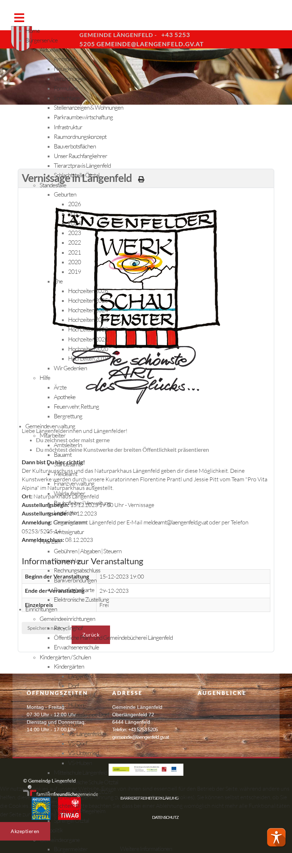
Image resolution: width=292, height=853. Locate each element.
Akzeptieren (25, 831)
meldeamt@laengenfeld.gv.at (176, 522)
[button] (276, 837)
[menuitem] (32, 30)
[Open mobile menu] (19, 18)
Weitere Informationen (146, 848)
